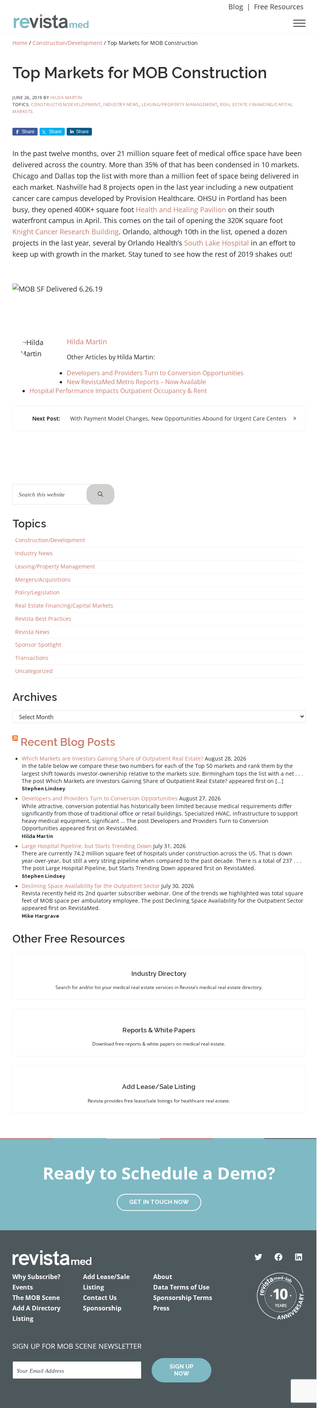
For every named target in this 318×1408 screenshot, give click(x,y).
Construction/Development (65, 104)
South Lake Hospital (216, 242)
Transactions (31, 657)
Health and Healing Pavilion (181, 209)
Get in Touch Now (159, 1202)
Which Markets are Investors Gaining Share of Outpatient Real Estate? (112, 758)
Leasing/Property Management (180, 104)
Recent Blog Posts (68, 742)
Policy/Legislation (37, 592)
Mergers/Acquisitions (43, 579)
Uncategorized (34, 671)
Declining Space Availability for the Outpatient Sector (91, 886)
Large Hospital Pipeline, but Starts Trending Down (87, 846)
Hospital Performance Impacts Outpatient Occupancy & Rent (118, 390)
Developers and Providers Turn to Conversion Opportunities (155, 373)
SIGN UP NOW (181, 1370)
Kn (16, 231)
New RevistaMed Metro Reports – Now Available (136, 382)
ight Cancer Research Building (70, 231)
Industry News (121, 104)
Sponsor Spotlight (38, 644)
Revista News (32, 631)
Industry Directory (159, 973)
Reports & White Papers (159, 1030)
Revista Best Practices (43, 618)
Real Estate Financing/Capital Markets (64, 605)
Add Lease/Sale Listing (158, 1086)
